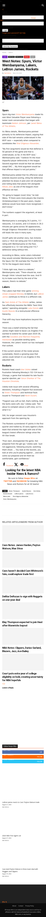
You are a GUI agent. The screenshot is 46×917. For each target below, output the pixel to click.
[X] (13, 509)
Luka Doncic (33, 308)
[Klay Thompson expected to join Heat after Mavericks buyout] (23, 610)
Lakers (10, 52)
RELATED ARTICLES (11, 522)
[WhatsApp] (20, 509)
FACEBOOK (22, 481)
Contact (20, 906)
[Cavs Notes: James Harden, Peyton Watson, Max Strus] (23, 533)
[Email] (35, 509)
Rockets (27, 57)
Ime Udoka (26, 369)
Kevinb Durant (7, 493)
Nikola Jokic (7, 187)
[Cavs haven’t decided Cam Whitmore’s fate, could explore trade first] (23, 559)
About (14, 906)
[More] (42, 509)
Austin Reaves (8, 311)
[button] (3, 5)
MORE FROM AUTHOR (32, 522)
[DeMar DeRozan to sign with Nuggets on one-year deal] (23, 585)
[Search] (43, 5)
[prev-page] (3, 684)
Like (41, 752)
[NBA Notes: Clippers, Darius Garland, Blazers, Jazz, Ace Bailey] (23, 636)
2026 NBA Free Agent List (11, 836)
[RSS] (4, 902)
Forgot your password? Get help (13, 33)
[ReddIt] (27, 509)
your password (7, 28)
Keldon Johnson (19, 123)
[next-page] (4, 684)
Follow (39, 757)
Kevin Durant (31, 395)
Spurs (32, 57)
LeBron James (19, 493)
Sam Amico (7, 73)
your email (6, 44)
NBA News (11, 57)
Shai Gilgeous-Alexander (27, 143)
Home (4, 52)
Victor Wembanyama (25, 114)
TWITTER (7, 481)
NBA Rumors (19, 57)
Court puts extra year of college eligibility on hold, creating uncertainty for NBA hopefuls (22, 677)
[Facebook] (5, 509)
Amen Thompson (12, 392)
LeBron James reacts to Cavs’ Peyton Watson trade (20, 802)
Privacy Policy (29, 906)
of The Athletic (17, 302)
